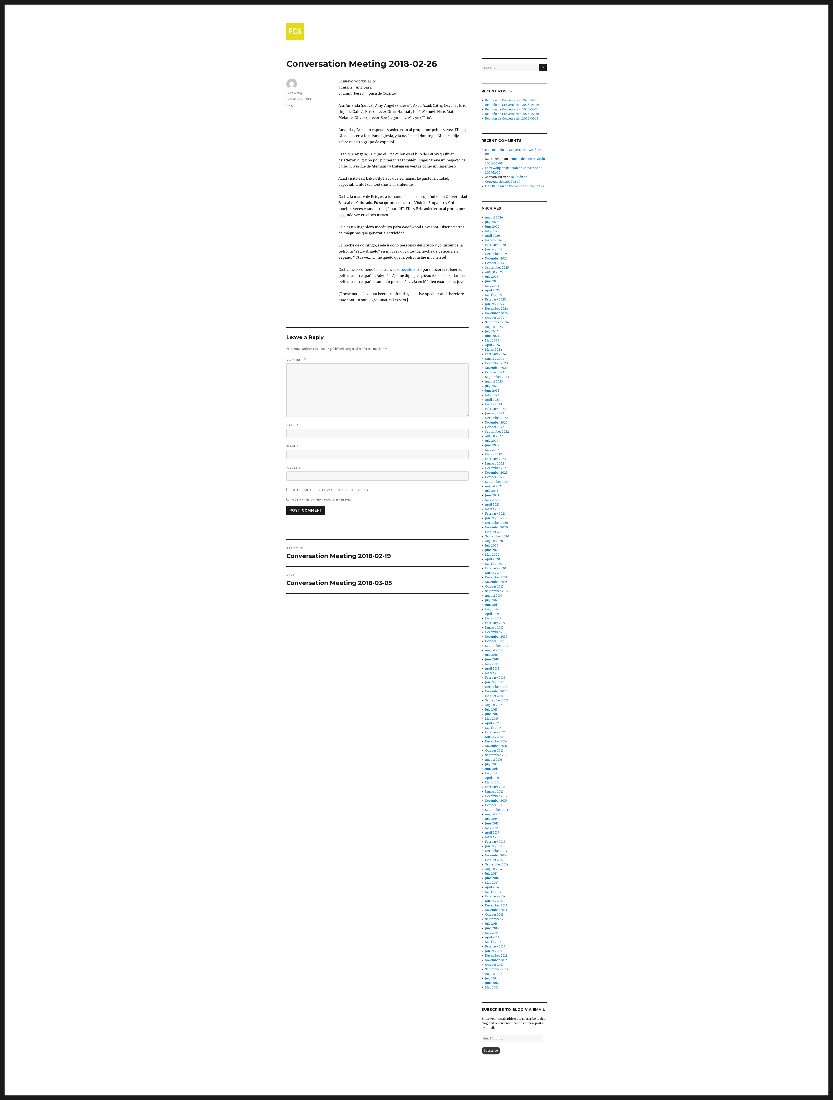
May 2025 (492, 286)
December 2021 (496, 468)
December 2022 (496, 418)
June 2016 (491, 769)
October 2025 (494, 263)
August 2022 (494, 436)
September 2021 (496, 482)
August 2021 (493, 486)
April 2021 (492, 504)
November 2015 (496, 801)
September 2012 (496, 969)
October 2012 (494, 965)
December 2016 (496, 741)
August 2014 (493, 869)
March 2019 (493, 618)
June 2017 (491, 714)
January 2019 (494, 627)
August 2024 (494, 327)
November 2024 (496, 313)
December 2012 (496, 955)
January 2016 (494, 791)
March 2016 (493, 782)
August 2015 (493, 814)
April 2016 (492, 778)
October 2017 (494, 696)
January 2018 (494, 682)
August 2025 (494, 272)
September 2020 (497, 536)
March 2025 (493, 295)
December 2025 (496, 254)
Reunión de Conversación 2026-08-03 (512, 105)
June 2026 (492, 226)
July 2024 (491, 331)
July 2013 (491, 924)
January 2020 (494, 573)
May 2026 (492, 231)
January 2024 (494, 359)
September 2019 (496, 591)
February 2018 (495, 678)
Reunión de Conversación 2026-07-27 (511, 109)
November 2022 (496, 422)
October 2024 (494, 318)
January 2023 (494, 413)
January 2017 (494, 737)
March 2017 (493, 728)
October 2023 (494, 372)
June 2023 (492, 390)
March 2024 (493, 349)
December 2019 (496, 577)
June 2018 (492, 659)
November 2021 (496, 472)
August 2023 (494, 381)
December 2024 (496, 308)
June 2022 (492, 445)
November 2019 (496, 582)
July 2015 (491, 819)
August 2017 (493, 705)
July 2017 (491, 709)
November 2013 (496, 910)
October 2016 (494, 750)
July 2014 (491, 873)
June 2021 (492, 495)
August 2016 (493, 760)
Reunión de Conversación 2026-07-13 (511, 118)
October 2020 (494, 532)
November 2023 (496, 368)
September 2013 (496, 919)
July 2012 (491, 978)
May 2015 (491, 828)
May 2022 (492, 450)
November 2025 (496, 258)
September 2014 (496, 864)
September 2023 (497, 377)
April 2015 (492, 832)
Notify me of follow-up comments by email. (332, 490)
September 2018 (496, 646)
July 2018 (491, 655)
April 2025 (492, 290)
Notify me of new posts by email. (322, 499)
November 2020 (496, 527)
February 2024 (495, 354)
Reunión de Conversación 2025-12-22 (518, 186)
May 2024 (492, 340)
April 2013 (492, 937)
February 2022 (495, 459)
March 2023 (493, 404)
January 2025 (494, 304)
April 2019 (492, 614)
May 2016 (491, 773)
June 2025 (492, 281)
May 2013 (491, 933)
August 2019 (493, 596)
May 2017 (491, 719)
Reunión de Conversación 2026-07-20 (512, 114)
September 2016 (496, 755)
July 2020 (491, 545)
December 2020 (496, 523)
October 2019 (494, 586)
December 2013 (496, 905)
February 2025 (495, 299)
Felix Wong (294, 93)
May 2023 (492, 395)
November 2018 (496, 637)
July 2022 (491, 441)
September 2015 (496, 810)
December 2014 (496, 851)
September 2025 (497, 267)
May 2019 (491, 609)
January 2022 (494, 463)
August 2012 (493, 974)
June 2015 (491, 823)
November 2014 (496, 855)
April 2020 (492, 559)
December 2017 (496, 687)
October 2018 (494, 641)
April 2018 (492, 668)
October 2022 (494, 427)
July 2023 (491, 386)
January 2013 (494, 951)
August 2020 (494, 541)
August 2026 (494, 217)
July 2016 (491, 764)
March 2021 (493, 509)
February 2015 (495, 842)
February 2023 (495, 409)
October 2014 (494, 860)
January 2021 (494, 518)
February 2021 (495, 514)
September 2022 (497, 431)
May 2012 (491, 987)
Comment (296, 359)
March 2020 (493, 564)
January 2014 (494, 901)
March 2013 (493, 942)
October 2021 (494, 477)
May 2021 (492, 500)
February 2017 (495, 732)
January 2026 (494, 249)
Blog (289, 105)
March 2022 (493, 454)
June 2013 (492, 928)
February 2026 (495, 245)
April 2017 (492, 723)
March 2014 (493, 892)
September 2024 (497, 322)
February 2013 (495, 946)
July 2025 (491, 277)
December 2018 (496, 632)
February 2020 (495, 568)
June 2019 (491, 605)
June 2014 (492, 878)
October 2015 (494, 805)
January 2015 (494, 846)
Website (293, 467)
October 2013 (494, 914)
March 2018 (493, 673)
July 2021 (491, 491)
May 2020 (492, 555)
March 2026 (493, 240)
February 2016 (495, 787)
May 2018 (491, 664)
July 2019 (491, 600)
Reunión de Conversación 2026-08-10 (511, 100)
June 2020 (492, 550)
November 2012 (496, 960)
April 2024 (492, 345)
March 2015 (493, 837)
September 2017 (496, 700)
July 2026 (491, 222)
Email (292, 446)
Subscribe (491, 1050)
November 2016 (496, 746)
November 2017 (496, 691)
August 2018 (493, 650)
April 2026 (492, 236)
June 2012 (492, 983)
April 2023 (492, 400)
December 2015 (496, 796)
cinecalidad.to (409, 269)
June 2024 (492, 336)
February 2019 (495, 623)
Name (292, 425)
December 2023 (496, 363)
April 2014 (492, 887)
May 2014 (491, 883)
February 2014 (495, 896)
